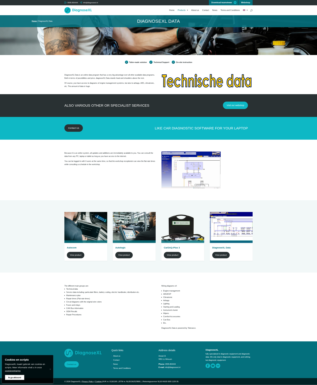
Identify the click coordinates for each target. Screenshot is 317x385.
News (214, 10)
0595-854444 (72, 3)
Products (181, 10)
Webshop (245, 2)
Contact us (71, 364)
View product (75, 255)
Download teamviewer (221, 2)
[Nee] (50, 369)
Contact (205, 10)
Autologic (120, 247)
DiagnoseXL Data (221, 247)
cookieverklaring (13, 371)
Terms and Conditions (230, 10)
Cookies (98, 381)
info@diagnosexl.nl (172, 367)
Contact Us (73, 128)
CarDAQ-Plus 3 (172, 247)
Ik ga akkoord (14, 377)
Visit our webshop (235, 105)
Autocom (72, 247)
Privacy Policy (88, 381)
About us (195, 10)
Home (171, 10)
